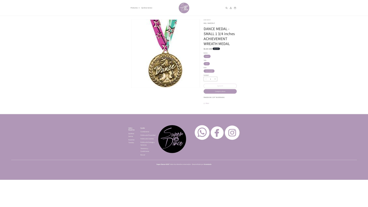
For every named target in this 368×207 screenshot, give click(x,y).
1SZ (208, 64)
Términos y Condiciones (144, 149)
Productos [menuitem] (134, 8)
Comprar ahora (220, 91)
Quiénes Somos (131, 135)
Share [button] (207, 103)
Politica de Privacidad (147, 135)
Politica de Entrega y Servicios (147, 143)
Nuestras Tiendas (131, 141)
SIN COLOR (210, 71)
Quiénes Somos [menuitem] (146, 8)
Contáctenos (144, 132)
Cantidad (206, 75)
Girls (208, 56)
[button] (226, 8)
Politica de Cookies (147, 139)
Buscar (142, 155)
